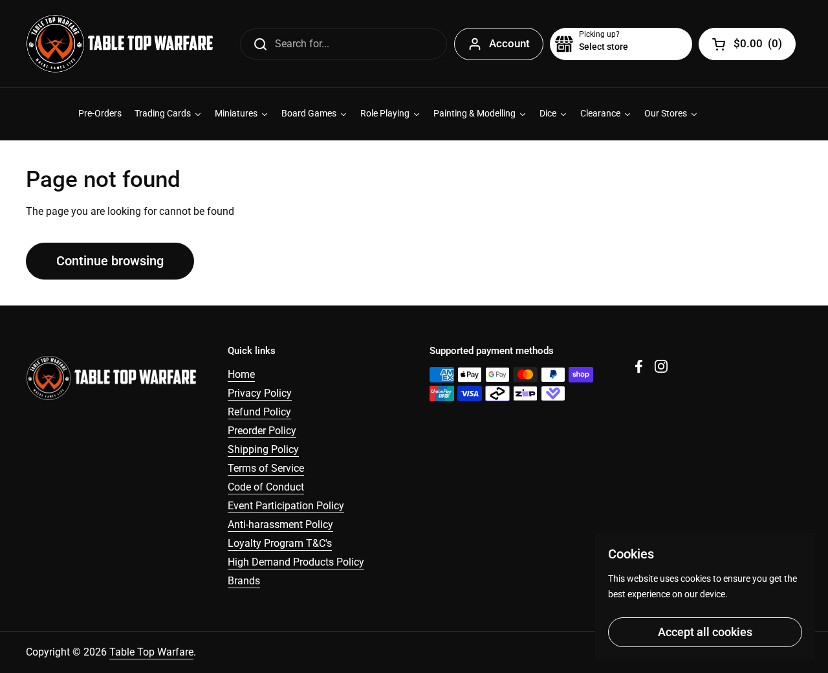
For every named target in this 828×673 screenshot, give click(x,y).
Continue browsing (110, 261)
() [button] (758, 46)
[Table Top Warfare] (119, 43)
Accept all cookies (705, 632)
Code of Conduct (266, 487)
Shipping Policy (263, 449)
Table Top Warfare (151, 652)
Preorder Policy (262, 431)
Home (241, 374)
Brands (244, 581)
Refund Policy (259, 412)
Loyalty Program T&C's (280, 543)
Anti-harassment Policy (280, 524)
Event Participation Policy (286, 506)
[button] (621, 44)
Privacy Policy (260, 393)
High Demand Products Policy (296, 562)
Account (509, 43)
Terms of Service (266, 468)
